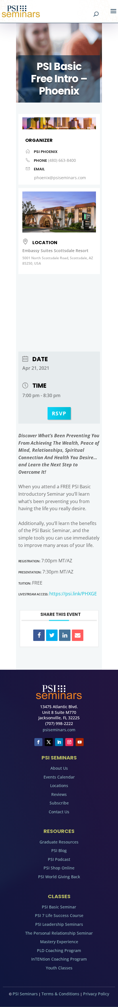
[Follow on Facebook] (38, 742)
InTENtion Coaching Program (59, 959)
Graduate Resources (59, 842)
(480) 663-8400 (62, 160)
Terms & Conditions (60, 993)
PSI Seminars (25, 993)
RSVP (59, 413)
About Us (59, 768)
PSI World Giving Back (59, 876)
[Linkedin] (64, 635)
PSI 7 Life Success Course (59, 915)
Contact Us (59, 811)
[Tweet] (52, 635)
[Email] (77, 635)
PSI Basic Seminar (59, 907)
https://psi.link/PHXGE (73, 594)
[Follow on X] (49, 742)
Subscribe (59, 803)
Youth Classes (59, 968)
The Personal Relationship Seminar (59, 933)
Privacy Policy (96, 993)
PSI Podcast (59, 859)
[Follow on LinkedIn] (59, 742)
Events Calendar (59, 777)
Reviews (59, 794)
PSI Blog (59, 850)
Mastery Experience (59, 941)
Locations (59, 785)
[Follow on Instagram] (69, 742)
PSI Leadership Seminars (59, 924)
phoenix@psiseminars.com (60, 177)
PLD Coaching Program (59, 950)
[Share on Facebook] (39, 635)
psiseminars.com (59, 729)
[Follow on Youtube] (80, 742)
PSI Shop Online (59, 868)
